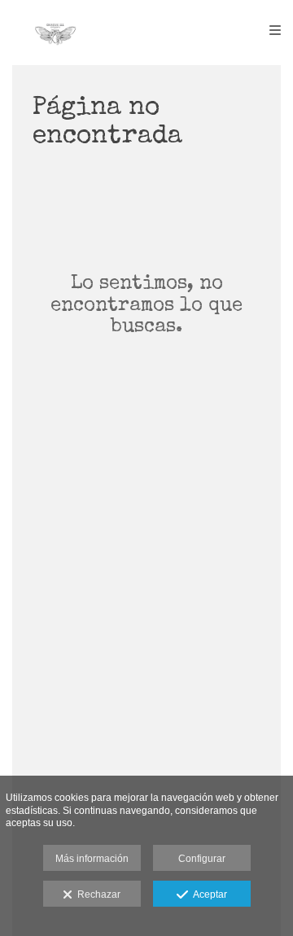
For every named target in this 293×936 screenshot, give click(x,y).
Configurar (201, 858)
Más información (92, 858)
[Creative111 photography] (55, 30)
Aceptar (207, 894)
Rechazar (96, 894)
